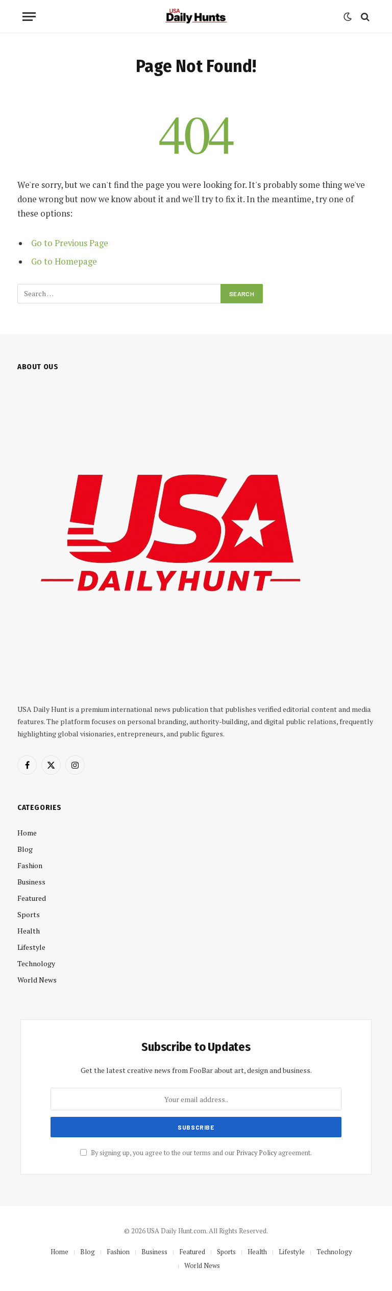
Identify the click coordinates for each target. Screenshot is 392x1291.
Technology (36, 963)
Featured (31, 898)
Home (27, 833)
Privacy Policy (256, 1153)
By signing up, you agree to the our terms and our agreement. (200, 1153)
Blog (25, 849)
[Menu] (29, 16)
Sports (28, 914)
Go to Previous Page (69, 243)
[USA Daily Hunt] (196, 16)
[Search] (364, 16)
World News (37, 980)
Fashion (29, 865)
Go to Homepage (64, 261)
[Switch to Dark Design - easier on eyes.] (347, 16)
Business (31, 882)
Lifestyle (31, 947)
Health (28, 931)
